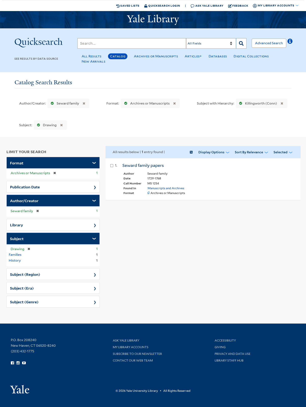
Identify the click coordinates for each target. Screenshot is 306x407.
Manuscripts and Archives (166, 188)
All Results (92, 56)
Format (16, 162)
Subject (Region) (25, 274)
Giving (220, 347)
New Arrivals (94, 61)
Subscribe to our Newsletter (137, 353)
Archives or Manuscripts (156, 56)
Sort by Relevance (249, 152)
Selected (280, 152)
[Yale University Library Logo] (153, 19)
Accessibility (225, 340)
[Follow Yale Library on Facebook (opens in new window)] (12, 363)
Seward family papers (143, 165)
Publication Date (25, 186)
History (15, 260)
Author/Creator (24, 200)
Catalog (117, 56)
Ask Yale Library (209, 6)
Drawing (49, 125)
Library (16, 224)
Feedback (240, 6)
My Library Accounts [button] (276, 5)
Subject (17, 238)
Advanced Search (269, 43)
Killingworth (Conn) (261, 103)
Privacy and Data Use (232, 353)
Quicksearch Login (164, 6)
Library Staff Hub (229, 360)
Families (15, 255)
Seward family (68, 103)
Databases (218, 56)
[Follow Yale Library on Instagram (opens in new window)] (18, 363)
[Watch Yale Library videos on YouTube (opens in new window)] (24, 363)
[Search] (241, 43)
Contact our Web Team (133, 360)
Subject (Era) (22, 287)
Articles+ (193, 56)
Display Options (211, 152)
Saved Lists (129, 6)
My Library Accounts (130, 347)
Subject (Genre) (24, 301)
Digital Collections (251, 56)
